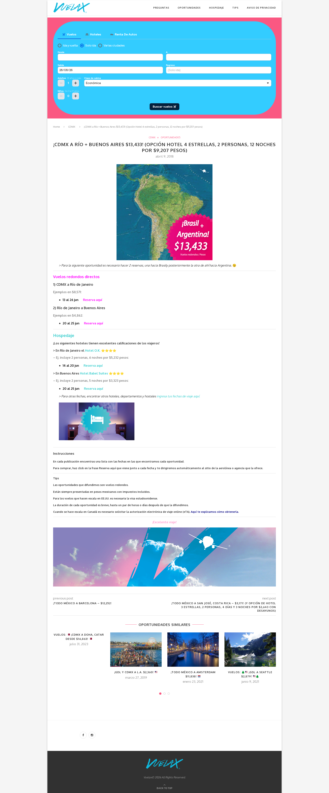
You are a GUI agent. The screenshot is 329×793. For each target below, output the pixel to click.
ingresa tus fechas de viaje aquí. (178, 396)
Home (56, 126)
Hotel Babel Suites (94, 373)
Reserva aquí (92, 300)
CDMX (71, 126)
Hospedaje (216, 7)
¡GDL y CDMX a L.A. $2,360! (134, 672)
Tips (235, 7)
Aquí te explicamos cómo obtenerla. (215, 511)
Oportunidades (189, 7)
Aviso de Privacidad (261, 7)
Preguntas (161, 7)
